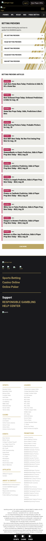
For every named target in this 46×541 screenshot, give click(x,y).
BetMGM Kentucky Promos (31, 460)
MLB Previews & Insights (31, 428)
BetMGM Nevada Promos (31, 476)
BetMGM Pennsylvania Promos (33, 489)
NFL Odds (27, 403)
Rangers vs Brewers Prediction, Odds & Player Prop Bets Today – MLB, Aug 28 (21, 222)
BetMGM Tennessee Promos (32, 491)
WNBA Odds (27, 412)
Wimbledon (6, 458)
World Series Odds (8, 463)
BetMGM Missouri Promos (31, 474)
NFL (12, 15)
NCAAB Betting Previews (13, 55)
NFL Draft (5, 448)
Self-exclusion (6, 493)
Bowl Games (6, 438)
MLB (24, 15)
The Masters (6, 454)
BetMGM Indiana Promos (31, 454)
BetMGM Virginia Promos (31, 493)
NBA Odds (27, 401)
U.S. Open (5, 456)
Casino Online (11, 282)
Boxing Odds (6, 393)
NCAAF (18, 15)
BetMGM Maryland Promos (32, 464)
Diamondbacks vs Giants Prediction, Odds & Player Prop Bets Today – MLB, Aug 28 (23, 153)
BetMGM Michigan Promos (31, 470)
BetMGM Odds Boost (30, 445)
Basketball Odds (7, 391)
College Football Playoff (9, 442)
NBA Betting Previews (12, 48)
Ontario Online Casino (9, 429)
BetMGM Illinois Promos (31, 452)
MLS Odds (27, 399)
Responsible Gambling (19, 302)
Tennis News (27, 420)
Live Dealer (6, 421)
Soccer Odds (6, 408)
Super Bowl (6, 452)
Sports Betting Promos (30, 439)
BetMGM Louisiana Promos (32, 462)
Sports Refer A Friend (30, 441)
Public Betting (34, 15)
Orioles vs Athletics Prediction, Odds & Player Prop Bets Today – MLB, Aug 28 (21, 167)
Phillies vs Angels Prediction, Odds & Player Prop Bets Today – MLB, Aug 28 (23, 181)
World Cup (6, 460)
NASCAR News (28, 416)
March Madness (7, 465)
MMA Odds (6, 403)
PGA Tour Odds (28, 408)
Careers (5, 476)
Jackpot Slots (6, 419)
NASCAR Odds (7, 406)
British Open (6, 440)
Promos (6, 15)
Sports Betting (11, 278)
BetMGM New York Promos (32, 480)
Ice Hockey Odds (7, 399)
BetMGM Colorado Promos (31, 450)
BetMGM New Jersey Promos (32, 478)
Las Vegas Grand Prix (9, 444)
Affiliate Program (7, 473)
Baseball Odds (7, 389)
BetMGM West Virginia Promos (33, 499)
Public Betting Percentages (10, 495)
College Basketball (8, 446)
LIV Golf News (28, 395)
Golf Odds (5, 397)
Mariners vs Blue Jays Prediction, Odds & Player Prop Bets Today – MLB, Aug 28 (22, 235)
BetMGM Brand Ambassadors (11, 484)
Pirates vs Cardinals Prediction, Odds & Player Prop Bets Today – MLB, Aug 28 (21, 194)
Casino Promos (28, 437)
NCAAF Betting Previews (12, 42)
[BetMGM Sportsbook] (8, 3)
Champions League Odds (31, 389)
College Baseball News (30, 422)
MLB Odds (27, 397)
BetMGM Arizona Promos (31, 447)
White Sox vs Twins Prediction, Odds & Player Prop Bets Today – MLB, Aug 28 (23, 208)
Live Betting (6, 401)
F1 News (26, 424)
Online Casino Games (9, 423)
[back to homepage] (5, 8)
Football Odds (7, 395)
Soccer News (27, 418)
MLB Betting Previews (12, 61)
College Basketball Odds (31, 391)
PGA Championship (8, 450)
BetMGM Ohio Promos (30, 487)
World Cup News (29, 426)
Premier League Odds (30, 410)
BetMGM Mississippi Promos (32, 472)
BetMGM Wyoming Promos (32, 501)
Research (5, 489)
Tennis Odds (6, 410)
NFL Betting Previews (12, 35)
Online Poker (10, 286)
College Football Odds (30, 393)
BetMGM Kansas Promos (31, 458)
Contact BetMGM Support (10, 486)
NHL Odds (27, 406)
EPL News (27, 414)
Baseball (7, 81)
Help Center (11, 306)
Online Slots (6, 427)
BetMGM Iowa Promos (30, 456)
